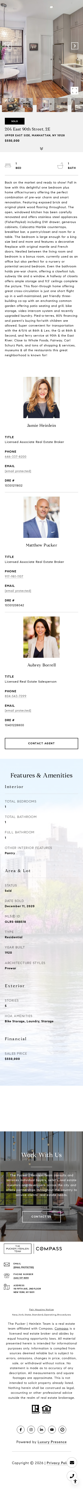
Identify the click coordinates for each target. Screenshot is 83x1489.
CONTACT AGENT (41, 743)
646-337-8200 (15, 456)
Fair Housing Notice (41, 1309)
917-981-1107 (14, 576)
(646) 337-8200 (21, 1278)
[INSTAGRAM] (31, 1429)
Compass (62, 1328)
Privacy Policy (59, 1463)
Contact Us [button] (41, 1216)
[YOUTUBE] (52, 1429)
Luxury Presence (52, 1442)
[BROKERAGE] (62, 1429)
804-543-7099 (15, 696)
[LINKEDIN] (41, 1429)
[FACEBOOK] (21, 1429)
